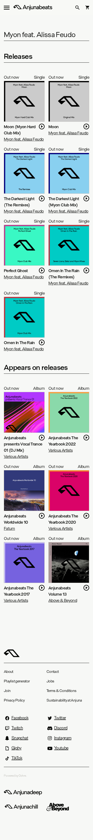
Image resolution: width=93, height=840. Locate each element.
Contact (52, 671)
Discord (60, 727)
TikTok (16, 758)
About (8, 671)
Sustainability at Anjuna (64, 700)
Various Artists (16, 456)
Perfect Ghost (16, 270)
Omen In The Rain (19, 342)
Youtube (61, 748)
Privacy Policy (14, 700)
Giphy (16, 748)
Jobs (50, 681)
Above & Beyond (62, 600)
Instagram (62, 738)
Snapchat (19, 738)
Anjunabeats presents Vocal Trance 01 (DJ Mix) (23, 444)
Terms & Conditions (61, 690)
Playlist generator (17, 681)
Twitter (60, 717)
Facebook (19, 717)
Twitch (17, 727)
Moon (53, 126)
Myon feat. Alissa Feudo (24, 139)
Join (7, 690)
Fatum (9, 528)
